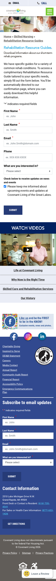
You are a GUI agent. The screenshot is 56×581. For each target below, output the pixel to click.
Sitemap (26, 553)
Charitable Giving (11, 346)
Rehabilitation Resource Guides (23, 40)
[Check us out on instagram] (28, 336)
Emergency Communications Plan (17, 391)
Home (7, 36)
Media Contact (10, 365)
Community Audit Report (15, 374)
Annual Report (9, 370)
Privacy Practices (45, 553)
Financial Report (10, 379)
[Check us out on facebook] (14, 336)
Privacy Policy (10, 553)
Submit (13, 210)
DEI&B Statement (11, 355)
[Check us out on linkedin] (42, 336)
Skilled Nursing (23, 36)
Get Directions (16, 523)
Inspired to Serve (11, 351)
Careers (6, 360)
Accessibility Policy (12, 384)
